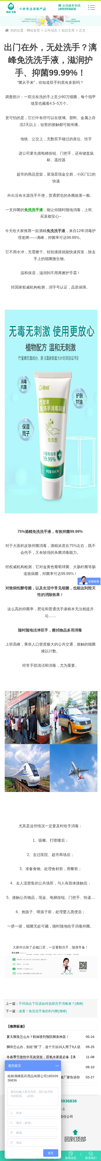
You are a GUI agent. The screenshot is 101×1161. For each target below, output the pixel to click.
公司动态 (50, 30)
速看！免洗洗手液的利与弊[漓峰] (43, 1011)
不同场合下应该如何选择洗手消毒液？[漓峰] (51, 1003)
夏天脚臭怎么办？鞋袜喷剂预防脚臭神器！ (38, 1037)
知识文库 (68, 30)
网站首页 (33, 30)
